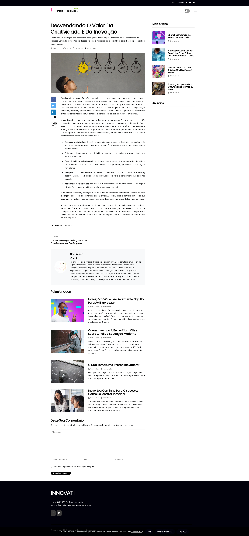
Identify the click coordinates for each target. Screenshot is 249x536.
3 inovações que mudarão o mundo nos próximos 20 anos (180, 87)
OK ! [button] (149, 532)
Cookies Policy (137, 532)
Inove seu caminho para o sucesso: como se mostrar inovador (113, 392)
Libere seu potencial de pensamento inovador (179, 36)
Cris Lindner (57, 48)
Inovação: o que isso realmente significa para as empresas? (116, 301)
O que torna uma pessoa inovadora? (114, 365)
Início (60, 10)
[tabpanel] (98, 73)
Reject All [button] (182, 532)
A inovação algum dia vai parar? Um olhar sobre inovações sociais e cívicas (181, 53)
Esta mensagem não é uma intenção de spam (73, 467)
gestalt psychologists (62, 225)
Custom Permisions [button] (164, 532)
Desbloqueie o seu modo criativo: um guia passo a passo (180, 70)
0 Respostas (91, 48)
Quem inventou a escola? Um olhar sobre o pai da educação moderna (113, 332)
